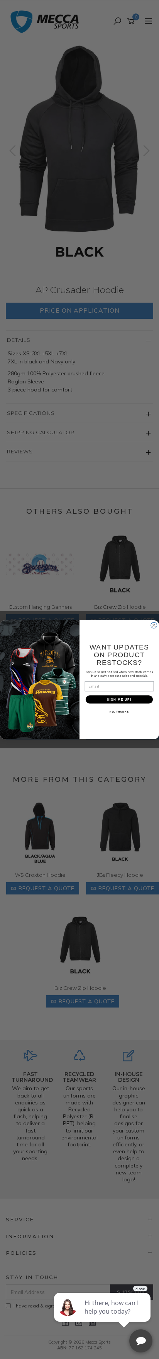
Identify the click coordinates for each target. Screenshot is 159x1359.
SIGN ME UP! (119, 699)
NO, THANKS (119, 711)
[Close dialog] (154, 625)
